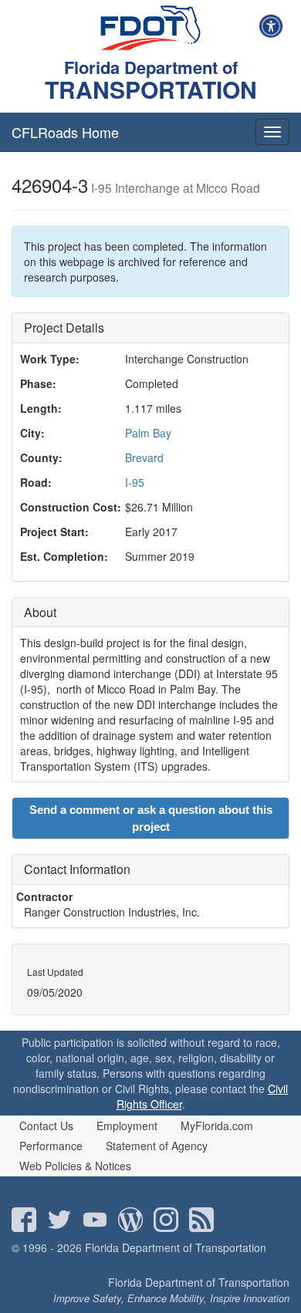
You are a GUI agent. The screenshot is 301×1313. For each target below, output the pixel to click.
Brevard (144, 457)
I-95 (134, 482)
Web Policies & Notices (75, 1165)
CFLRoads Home (65, 132)
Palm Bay (148, 432)
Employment (126, 1125)
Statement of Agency (157, 1145)
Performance (51, 1145)
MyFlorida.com (217, 1125)
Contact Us (46, 1125)
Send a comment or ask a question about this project (150, 817)
